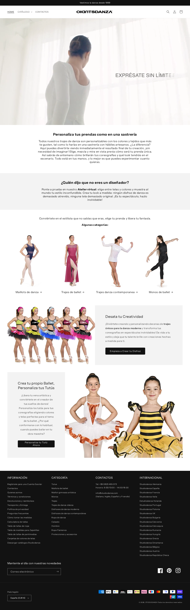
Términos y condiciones (18, 496)
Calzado (55, 522)
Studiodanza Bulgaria (150, 517)
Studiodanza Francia (150, 492)
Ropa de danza (59, 517)
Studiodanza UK (147, 513)
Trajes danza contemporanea (115, 292)
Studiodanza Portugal (150, 505)
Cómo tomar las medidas (19, 517)
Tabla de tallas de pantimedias (22, 534)
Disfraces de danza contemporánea (69, 513)
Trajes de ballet (71, 292)
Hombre (56, 526)
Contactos (12, 488)
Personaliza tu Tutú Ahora (36, 443)
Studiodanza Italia (148, 496)
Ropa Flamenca (59, 530)
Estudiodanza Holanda (151, 501)
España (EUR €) (18, 598)
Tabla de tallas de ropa (18, 526)
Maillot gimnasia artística (64, 492)
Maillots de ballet (60, 488)
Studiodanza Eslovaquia (151, 526)
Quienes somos (14, 492)
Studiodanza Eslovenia (151, 522)
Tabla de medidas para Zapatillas (23, 530)
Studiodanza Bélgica (149, 547)
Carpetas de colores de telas (21, 538)
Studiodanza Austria (149, 551)
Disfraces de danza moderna (65, 509)
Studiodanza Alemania (151, 484)
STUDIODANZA (151, 602)
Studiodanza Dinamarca (151, 543)
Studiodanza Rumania (150, 530)
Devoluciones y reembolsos (20, 501)
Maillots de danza (27, 292)
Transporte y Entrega (17, 505)
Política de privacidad (17, 509)
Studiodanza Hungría (150, 534)
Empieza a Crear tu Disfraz (125, 351)
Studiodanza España (150, 488)
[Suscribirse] (57, 571)
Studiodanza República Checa (154, 555)
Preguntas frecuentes (18, 513)
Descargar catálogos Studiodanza (23, 543)
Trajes (54, 501)
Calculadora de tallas (17, 522)
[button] (25, 12)
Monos (55, 496)
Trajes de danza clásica (62, 505)
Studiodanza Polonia (150, 509)
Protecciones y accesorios (64, 534)
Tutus (54, 484)
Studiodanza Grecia (149, 538)
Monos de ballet (159, 292)
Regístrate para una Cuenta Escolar (24, 484)
